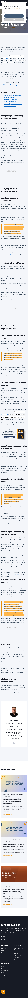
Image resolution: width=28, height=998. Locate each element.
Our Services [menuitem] (17, 945)
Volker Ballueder (15, 74)
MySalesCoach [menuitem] (5, 963)
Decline (14, 19)
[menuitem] (4, 948)
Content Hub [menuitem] (4, 945)
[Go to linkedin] (14, 743)
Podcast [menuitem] (3, 952)
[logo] (10, 925)
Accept (14, 15)
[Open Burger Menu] (26, 3)
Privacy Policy (15, 8)
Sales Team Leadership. (10, 85)
